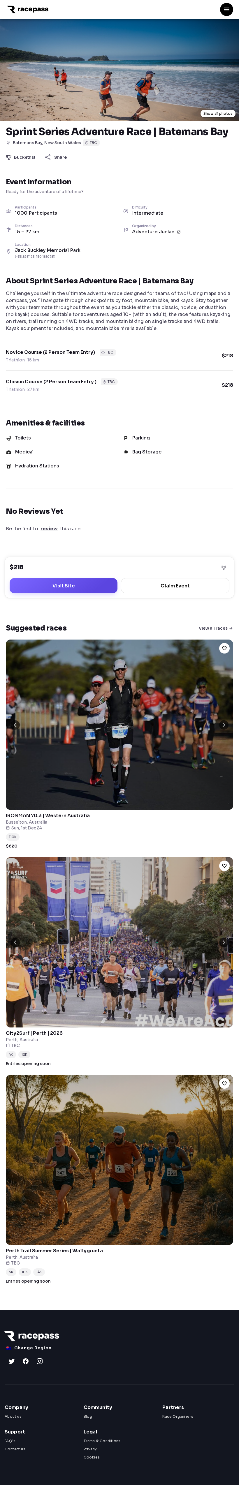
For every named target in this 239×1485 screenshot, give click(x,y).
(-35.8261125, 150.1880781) (35, 257)
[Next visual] (224, 725)
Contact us (15, 1449)
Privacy (90, 1449)
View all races (213, 628)
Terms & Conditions (102, 1441)
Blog (88, 1416)
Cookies (92, 1457)
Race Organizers (177, 1416)
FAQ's (10, 1441)
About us (13, 1416)
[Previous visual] (15, 725)
